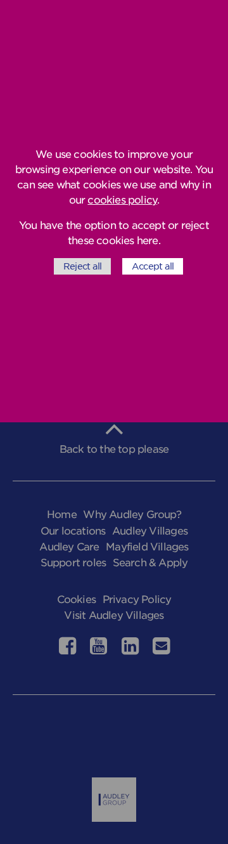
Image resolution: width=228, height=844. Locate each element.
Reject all (82, 266)
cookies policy (122, 200)
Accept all (153, 266)
